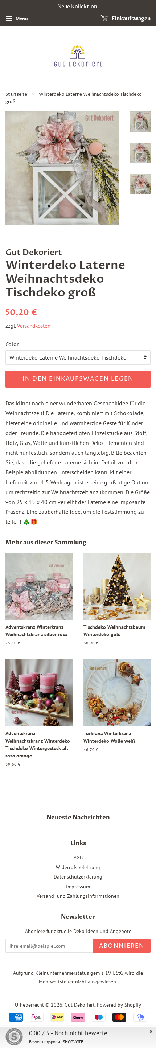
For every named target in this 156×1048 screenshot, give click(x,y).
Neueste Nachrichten (78, 818)
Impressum (78, 886)
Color (12, 344)
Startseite (16, 94)
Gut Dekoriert (80, 1005)
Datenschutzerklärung (78, 876)
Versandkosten (33, 325)
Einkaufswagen (131, 18)
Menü (21, 18)
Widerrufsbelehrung (78, 867)
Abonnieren (121, 946)
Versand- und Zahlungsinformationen (78, 896)
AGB (78, 857)
